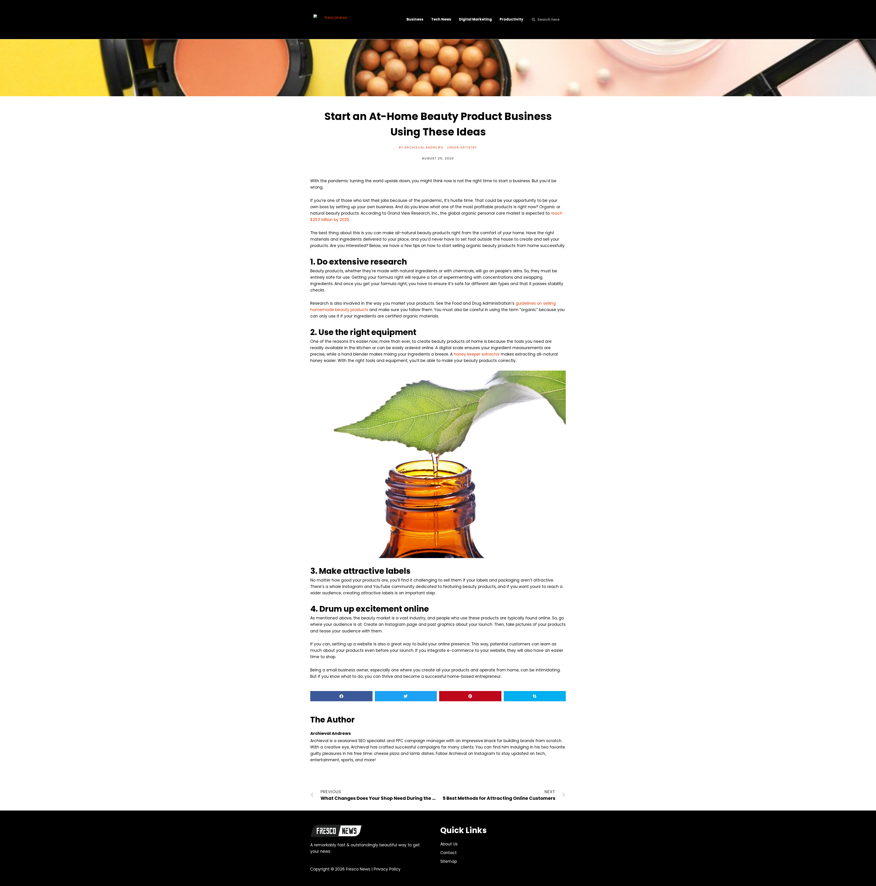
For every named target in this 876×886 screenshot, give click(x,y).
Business (415, 19)
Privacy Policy (387, 869)
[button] (341, 696)
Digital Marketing (475, 19)
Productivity (511, 19)
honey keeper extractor (477, 354)
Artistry (468, 147)
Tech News (441, 19)
